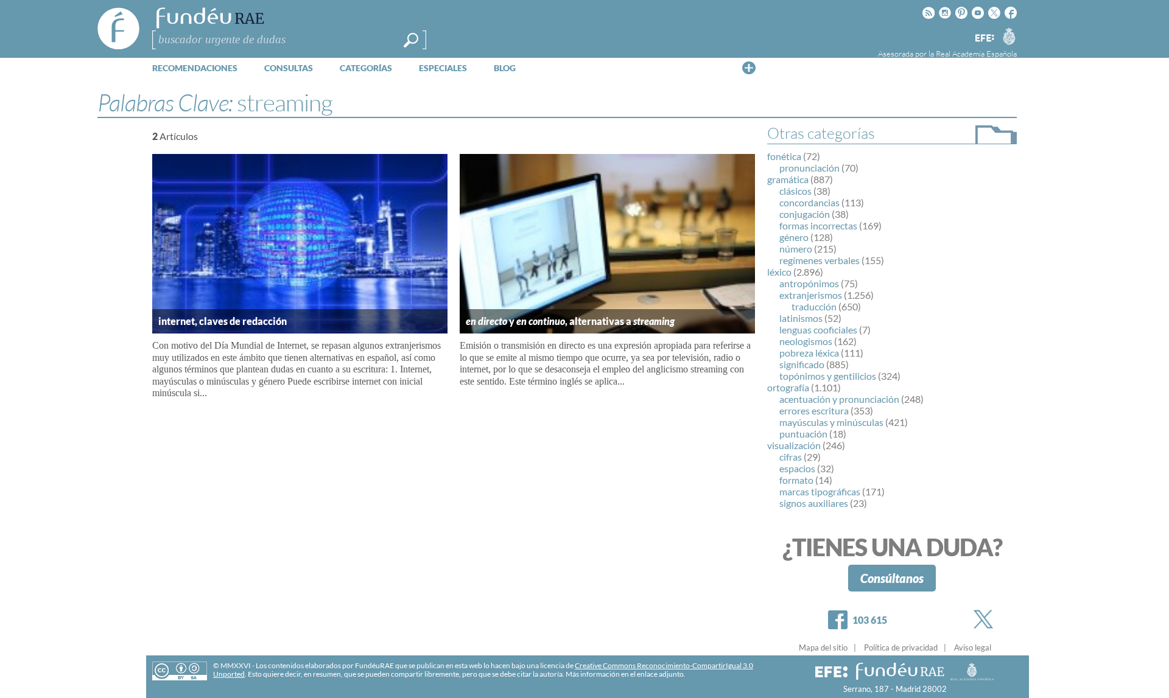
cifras (790, 456)
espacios (797, 468)
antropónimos (809, 283)
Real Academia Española (976, 53)
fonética (784, 156)
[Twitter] (986, 619)
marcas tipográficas (819, 491)
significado (801, 364)
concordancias (809, 202)
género (794, 237)
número (795, 248)
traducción (814, 306)
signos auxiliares (813, 503)
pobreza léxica (809, 352)
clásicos (795, 191)
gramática (788, 179)
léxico (779, 271)
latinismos (801, 318)
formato (796, 480)
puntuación (803, 433)
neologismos (805, 341)
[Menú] (749, 67)
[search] (411, 40)
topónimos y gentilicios (827, 376)
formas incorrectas (818, 225)
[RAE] (1009, 36)
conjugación (804, 214)
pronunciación (809, 167)
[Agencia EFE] (984, 38)
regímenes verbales (819, 260)
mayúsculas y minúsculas (831, 422)
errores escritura (814, 410)
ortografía (788, 387)
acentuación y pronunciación (839, 399)
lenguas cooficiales (818, 329)
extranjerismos (810, 295)
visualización (794, 445)
